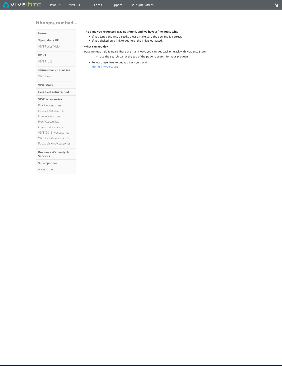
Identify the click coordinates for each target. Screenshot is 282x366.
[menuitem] (55, 33)
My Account (110, 66)
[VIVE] (22, 5)
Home (96, 66)
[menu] (55, 102)
